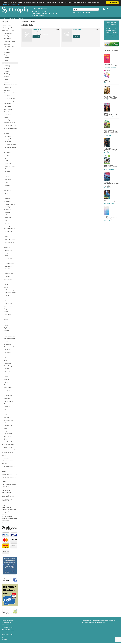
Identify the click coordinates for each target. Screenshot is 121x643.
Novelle (6, 341)
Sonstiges (7, 393)
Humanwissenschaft (10, 147)
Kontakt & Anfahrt (7, 516)
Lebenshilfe (7, 276)
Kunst (5, 245)
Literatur (6, 295)
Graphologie (7, 120)
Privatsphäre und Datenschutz (7, 500)
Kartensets (7, 190)
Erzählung (7, 71)
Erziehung (7, 68)
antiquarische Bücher (13, 18)
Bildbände (7, 52)
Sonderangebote (8, 28)
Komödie (6, 223)
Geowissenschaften (9, 93)
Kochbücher (7, 217)
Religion (6, 379)
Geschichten (7, 103)
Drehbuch (21, 18)
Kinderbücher (8, 201)
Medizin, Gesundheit (8, 444)
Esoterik (6, 76)
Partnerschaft (8, 349)
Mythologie (7, 328)
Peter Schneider (76, 32)
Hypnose (6, 158)
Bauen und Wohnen (9, 41)
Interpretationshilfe (9, 169)
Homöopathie (8, 139)
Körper (6, 255)
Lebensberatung (9, 264)
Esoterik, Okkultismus (9, 466)
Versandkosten (6, 503)
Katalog (6, 193)
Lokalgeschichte (8, 298)
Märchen (6, 330)
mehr (46, 34)
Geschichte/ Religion (10, 101)
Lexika (6, 284)
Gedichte (6, 82)
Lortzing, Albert (36, 32)
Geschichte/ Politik (9, 98)
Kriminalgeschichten (9, 228)
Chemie (6, 60)
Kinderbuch (7, 198)
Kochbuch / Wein (9, 215)
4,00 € (97, 29)
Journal (6, 182)
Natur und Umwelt (9, 336)
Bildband (6, 49)
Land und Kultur (8, 258)
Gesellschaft (7, 106)
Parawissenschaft (9, 347)
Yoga (5, 428)
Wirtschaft (7, 423)
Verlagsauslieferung (7, 512)
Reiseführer (7, 374)
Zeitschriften (7, 436)
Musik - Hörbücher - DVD (10, 474)
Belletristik (7, 44)
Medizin (6, 320)
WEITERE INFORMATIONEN (11, 4)
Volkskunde (7, 417)
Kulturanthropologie (9, 239)
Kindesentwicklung (9, 204)
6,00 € (57, 29)
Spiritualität (7, 398)
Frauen (6, 79)
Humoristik (7, 155)
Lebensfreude (8, 271)
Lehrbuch (6, 282)
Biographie (7, 55)
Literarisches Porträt (10, 292)
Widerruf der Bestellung (9, 509)
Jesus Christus (8, 179)
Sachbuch (6, 385)
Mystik (6, 325)
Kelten (6, 196)
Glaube (6, 117)
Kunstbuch (7, 247)
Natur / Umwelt (7, 442)
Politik (6, 360)
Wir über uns (5, 514)
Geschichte (7, 95)
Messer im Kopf (77, 29)
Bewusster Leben (9, 46)
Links (3, 523)
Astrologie (7, 36)
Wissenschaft (8, 425)
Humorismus (7, 152)
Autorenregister (6, 490)
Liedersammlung (9, 290)
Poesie (6, 357)
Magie (6, 311)
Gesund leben (8, 109)
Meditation (7, 317)
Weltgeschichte (8, 420)
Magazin (6, 309)
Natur (5, 333)
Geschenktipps (7, 25)
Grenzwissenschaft (9, 122)
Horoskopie (7, 141)
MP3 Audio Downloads (9, 484)
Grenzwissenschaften (10, 125)
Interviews (7, 171)
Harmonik (7, 131)
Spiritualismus (8, 395)
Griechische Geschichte (10, 128)
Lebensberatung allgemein (9, 267)
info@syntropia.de (39, 15)
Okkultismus (7, 344)
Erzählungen (7, 74)
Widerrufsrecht (6, 507)
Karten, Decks (7, 469)
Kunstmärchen (8, 250)
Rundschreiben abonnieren (9, 518)
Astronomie (7, 38)
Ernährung (7, 66)
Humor (6, 150)
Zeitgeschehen (8, 431)
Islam (5, 174)
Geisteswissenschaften (10, 85)
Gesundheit (7, 112)
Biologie (6, 57)
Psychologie (7, 363)
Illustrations (7, 163)
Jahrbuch (6, 177)
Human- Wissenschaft (10, 144)
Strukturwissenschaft (9, 450)
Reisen (6, 376)
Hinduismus (7, 136)
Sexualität (7, 390)
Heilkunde (7, 133)
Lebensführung (8, 273)
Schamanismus (8, 387)
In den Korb (36, 36)
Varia (5, 414)
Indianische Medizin (9, 166)
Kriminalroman (8, 231)
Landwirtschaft (8, 261)
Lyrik (5, 300)
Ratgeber (7, 368)
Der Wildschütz (37, 29)
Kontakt (4, 638)
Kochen (6, 220)
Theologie (7, 406)
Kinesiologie (7, 207)
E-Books (5, 481)
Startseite (4, 18)
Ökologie (6, 439)
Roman (6, 382)
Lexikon (6, 287)
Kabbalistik (7, 185)
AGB (3, 505)
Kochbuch (7, 212)
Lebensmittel (8, 279)
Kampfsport (7, 188)
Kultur (6, 234)
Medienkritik (7, 314)
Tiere (5, 409)
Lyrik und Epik (8, 303)
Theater (6, 404)
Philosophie (7, 352)
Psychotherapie (8, 366)
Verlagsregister (6, 492)
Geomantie (7, 90)
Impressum (5, 520)
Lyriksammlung (8, 306)
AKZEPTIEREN (112, 3)
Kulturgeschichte (9, 242)
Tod (5, 412)
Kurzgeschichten (9, 253)
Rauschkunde (8, 371)
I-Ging (6, 160)
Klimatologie (7, 209)
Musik (5, 322)
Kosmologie (7, 226)
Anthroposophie (8, 33)
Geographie (7, 87)
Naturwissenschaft (9, 338)
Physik (6, 355)
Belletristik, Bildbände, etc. (9, 478)
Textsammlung (8, 401)
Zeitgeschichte (8, 433)
